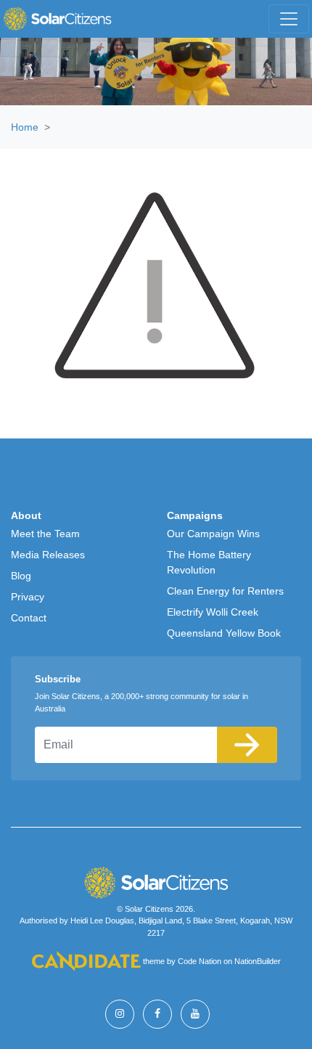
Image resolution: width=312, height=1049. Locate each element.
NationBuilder (257, 962)
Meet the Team (45, 533)
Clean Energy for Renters (225, 591)
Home (24, 127)
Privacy (27, 597)
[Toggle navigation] (288, 18)
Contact (28, 618)
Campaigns (195, 515)
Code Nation (199, 962)
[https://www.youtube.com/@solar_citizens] (195, 1014)
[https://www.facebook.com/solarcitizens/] (157, 1014)
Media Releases (48, 554)
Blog (21, 575)
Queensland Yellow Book (224, 633)
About (26, 515)
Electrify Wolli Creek (212, 612)
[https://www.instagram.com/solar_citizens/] (119, 1014)
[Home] (57, 19)
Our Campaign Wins (213, 533)
